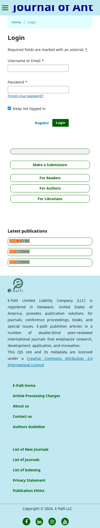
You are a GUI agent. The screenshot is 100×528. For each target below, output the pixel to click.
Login (60, 123)
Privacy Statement (29, 480)
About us (21, 406)
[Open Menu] (5, 8)
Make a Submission (50, 164)
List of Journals (26, 459)
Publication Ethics (28, 490)
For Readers (50, 177)
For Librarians (50, 198)
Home (16, 22)
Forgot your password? (26, 95)
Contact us (22, 416)
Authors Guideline (29, 426)
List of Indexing (27, 469)
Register (42, 123)
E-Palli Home (24, 385)
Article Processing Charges (36, 395)
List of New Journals (30, 449)
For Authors (50, 188)
